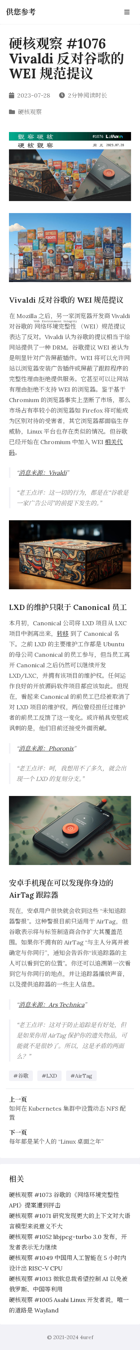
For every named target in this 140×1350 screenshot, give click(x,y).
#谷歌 (20, 1075)
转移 (63, 633)
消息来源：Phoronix (46, 748)
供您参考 (21, 12)
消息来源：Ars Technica (51, 1004)
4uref (86, 1337)
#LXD (49, 1075)
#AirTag (81, 1075)
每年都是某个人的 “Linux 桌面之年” (56, 1141)
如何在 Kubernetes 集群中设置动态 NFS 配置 (67, 1113)
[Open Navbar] (127, 12)
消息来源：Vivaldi (42, 472)
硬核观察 (30, 112)
